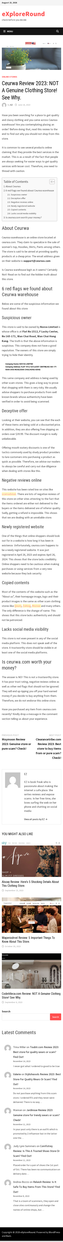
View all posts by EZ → (35, 819)
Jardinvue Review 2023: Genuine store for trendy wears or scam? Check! (36, 1115)
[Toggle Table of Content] (50, 181)
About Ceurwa (13, 186)
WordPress (54, 1232)
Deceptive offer (18, 198)
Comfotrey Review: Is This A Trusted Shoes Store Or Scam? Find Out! (36, 1151)
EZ (11, 104)
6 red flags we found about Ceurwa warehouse (30, 190)
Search (6, 1011)
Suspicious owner (19, 194)
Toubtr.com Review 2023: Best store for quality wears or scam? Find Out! (36, 1052)
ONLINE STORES (9, 76)
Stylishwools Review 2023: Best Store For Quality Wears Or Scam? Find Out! (37, 1079)
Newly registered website (23, 206)
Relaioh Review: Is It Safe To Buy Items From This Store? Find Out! (36, 1187)
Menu (10, 31)
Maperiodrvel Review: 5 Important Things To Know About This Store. (28, 939)
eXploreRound (23, 13)
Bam (8, 1235)
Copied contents (18, 209)
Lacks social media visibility (23, 213)
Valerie (17, 1074)
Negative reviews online (22, 202)
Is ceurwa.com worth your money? (24, 217)
